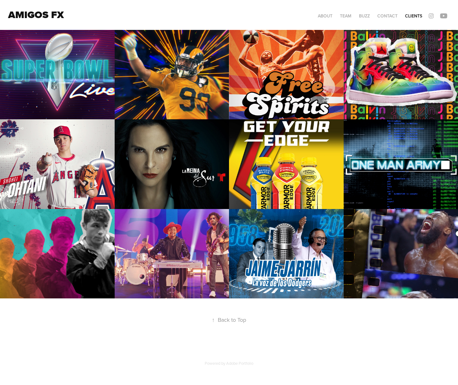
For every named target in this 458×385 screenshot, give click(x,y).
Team (345, 16)
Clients (413, 16)
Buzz (364, 16)
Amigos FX (36, 14)
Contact (387, 16)
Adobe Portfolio (239, 363)
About (325, 16)
